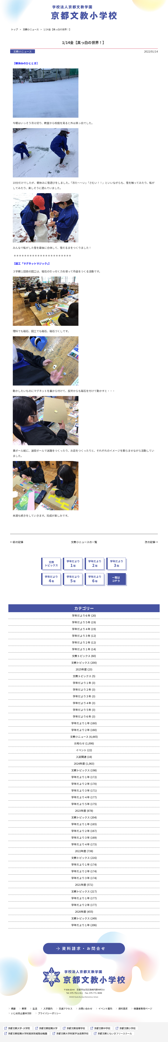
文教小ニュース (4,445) (84, 737)
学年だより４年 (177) (84, 797)
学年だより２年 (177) (84, 905)
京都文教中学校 (102, 1028)
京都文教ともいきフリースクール (115, 1033)
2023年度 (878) (84, 811)
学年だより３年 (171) (84, 790)
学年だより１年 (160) (84, 723)
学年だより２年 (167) (84, 831)
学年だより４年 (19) (84, 629)
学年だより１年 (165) (84, 824)
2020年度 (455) (84, 911)
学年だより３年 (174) (84, 878)
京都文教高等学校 (76, 1028)
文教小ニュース (22, 51)
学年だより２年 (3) (84, 689)
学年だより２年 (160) (84, 730)
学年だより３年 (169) (84, 837)
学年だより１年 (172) (84, 777)
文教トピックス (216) (84, 858)
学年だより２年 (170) (84, 784)
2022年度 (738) (84, 851)
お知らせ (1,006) (84, 743)
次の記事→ (151, 542)
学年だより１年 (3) (84, 683)
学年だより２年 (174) (84, 871)
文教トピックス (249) (84, 918)
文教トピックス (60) (84, 656)
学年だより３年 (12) (84, 636)
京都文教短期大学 (48, 1028)
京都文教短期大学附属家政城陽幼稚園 (27, 1033)
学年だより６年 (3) (84, 716)
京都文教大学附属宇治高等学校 (72, 1033)
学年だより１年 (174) (84, 864)
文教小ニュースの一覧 (84, 542)
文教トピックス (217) (84, 891)
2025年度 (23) (84, 669)
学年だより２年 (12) (84, 642)
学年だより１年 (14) (84, 649)
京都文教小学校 (127, 1028)
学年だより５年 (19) (84, 622)
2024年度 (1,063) (84, 763)
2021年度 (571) (84, 885)
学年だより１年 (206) (84, 925)
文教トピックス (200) (84, 663)
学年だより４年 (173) (84, 844)
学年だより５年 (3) (84, 710)
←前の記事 (16, 542)
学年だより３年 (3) (84, 696)
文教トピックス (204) (84, 817)
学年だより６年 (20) (84, 615)
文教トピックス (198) (84, 770)
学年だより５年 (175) (84, 804)
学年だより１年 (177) (84, 898)
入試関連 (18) (84, 757)
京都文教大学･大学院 (19, 1028)
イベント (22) (84, 750)
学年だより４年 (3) (84, 703)
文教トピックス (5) (84, 676)
